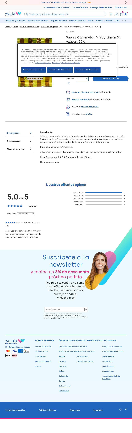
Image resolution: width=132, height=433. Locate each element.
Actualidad (82, 346)
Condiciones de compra (112, 351)
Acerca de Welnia (43, 346)
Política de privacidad (15, 410)
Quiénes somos (41, 351)
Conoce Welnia (80, 8)
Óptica (118, 21)
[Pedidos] (116, 14)
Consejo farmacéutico (101, 8)
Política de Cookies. (43, 63)
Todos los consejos (85, 361)
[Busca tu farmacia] (111, 14)
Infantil (109, 21)
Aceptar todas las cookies (60, 70)
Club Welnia (120, 8)
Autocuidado (82, 356)
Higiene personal (59, 21)
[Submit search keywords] (26, 14)
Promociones (108, 371)
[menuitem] (126, 14)
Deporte (63, 366)
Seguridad (97, 410)
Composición (13, 141)
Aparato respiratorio (29, 27)
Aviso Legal (75, 410)
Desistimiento (108, 356)
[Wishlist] (68, 83)
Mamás (99, 21)
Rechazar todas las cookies (87, 70)
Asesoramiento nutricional (57, 8)
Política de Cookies (47, 410)
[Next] (124, 2)
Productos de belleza (38, 21)
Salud (90, 21)
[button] (97, 92)
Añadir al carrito (110, 78)
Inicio (8, 27)
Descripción (13, 133)
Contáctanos (108, 366)
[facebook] (126, 409)
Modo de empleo (15, 149)
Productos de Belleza (68, 351)
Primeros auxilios (77, 21)
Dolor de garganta (49, 27)
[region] (67, 60)
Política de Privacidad (53, 318)
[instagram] (120, 409)
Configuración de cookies (33, 70)
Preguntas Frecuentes (112, 346)
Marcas (38, 366)
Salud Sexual (65, 386)
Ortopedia (63, 376)
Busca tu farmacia (43, 361)
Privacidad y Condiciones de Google (66, 63)
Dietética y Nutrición (15, 21)
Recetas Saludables (85, 351)
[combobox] (65, 14)
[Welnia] (13, 14)
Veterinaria (64, 391)
